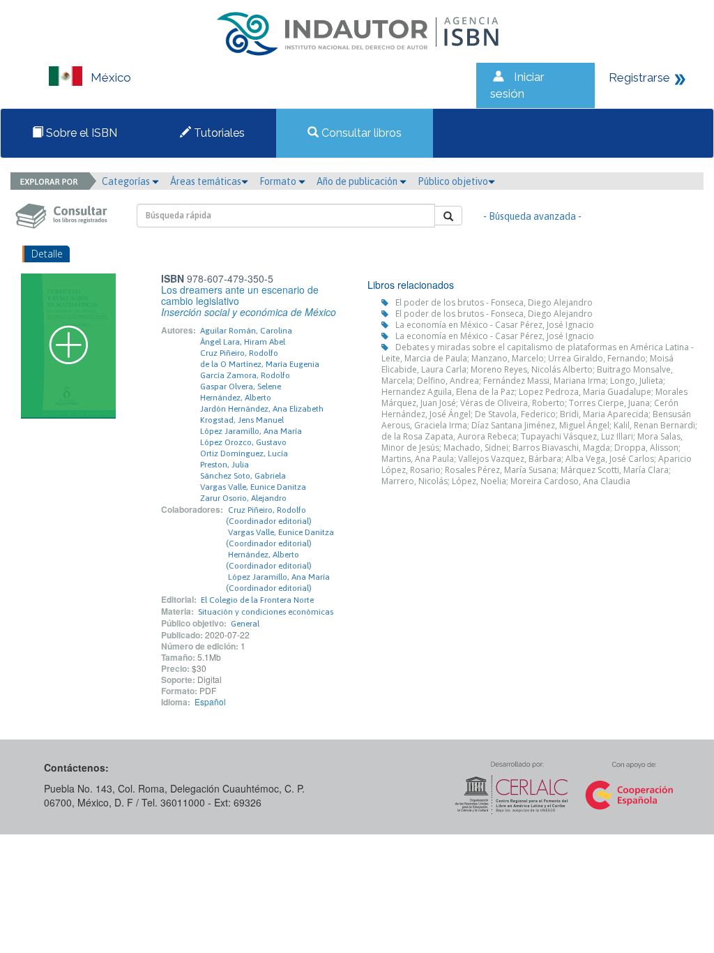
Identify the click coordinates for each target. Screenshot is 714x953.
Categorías (127, 181)
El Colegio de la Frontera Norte (257, 600)
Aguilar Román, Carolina (246, 331)
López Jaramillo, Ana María (251, 431)
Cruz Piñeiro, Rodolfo (239, 353)
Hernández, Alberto (235, 398)
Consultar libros (360, 133)
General (245, 624)
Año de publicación (358, 181)
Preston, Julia (224, 465)
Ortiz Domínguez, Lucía (244, 453)
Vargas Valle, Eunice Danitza (253, 487)
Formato (278, 181)
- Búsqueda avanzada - (532, 216)
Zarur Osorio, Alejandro (243, 498)
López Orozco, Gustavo (243, 442)
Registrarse (639, 77)
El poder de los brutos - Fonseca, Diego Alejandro (494, 302)
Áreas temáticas (205, 181)
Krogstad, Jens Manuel (242, 420)
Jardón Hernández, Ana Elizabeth (262, 409)
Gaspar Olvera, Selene (240, 386)
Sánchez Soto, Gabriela (243, 476)
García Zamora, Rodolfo (245, 375)
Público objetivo (453, 181)
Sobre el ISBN (80, 133)
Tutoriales (218, 133)
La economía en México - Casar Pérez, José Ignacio (494, 325)
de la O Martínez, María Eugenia (259, 364)
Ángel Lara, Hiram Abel (242, 342)
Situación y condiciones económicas (265, 612)
